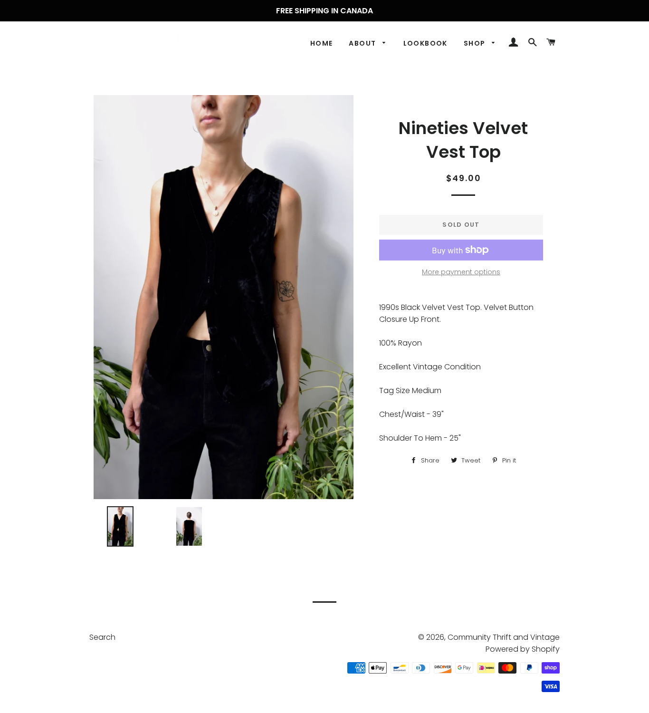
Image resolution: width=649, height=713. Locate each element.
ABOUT (363, 43)
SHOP (475, 43)
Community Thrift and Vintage (504, 637)
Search (102, 637)
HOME (321, 43)
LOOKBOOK (425, 43)
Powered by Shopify (523, 649)
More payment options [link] (461, 272)
